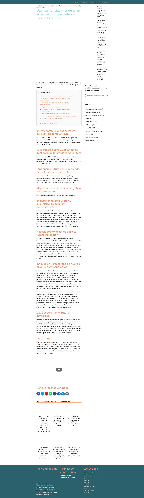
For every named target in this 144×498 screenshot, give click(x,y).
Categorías (93, 2)
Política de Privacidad (65, 475)
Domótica (89, 128)
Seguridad (89, 140)
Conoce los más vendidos (49, 123)
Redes (88, 134)
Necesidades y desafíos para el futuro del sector (55, 114)
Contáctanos (104, 2)
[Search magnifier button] (106, 96)
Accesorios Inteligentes (80, 2)
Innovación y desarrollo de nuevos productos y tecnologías (58, 116)
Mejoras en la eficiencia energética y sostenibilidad (56, 107)
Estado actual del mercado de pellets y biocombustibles (57, 96)
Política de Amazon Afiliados (67, 477)
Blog (87, 118)
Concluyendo (45, 121)
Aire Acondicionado (92, 112)
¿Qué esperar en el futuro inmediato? (52, 118)
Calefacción (89, 122)
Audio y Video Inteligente (93, 115)
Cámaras (89, 125)
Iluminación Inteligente (93, 131)
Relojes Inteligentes (92, 137)
